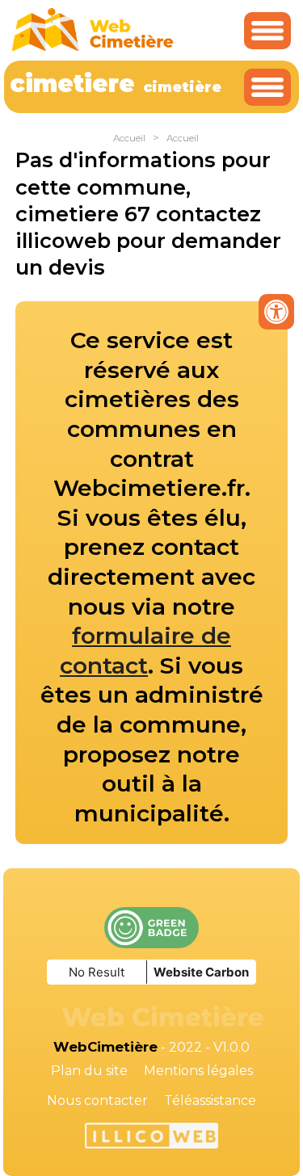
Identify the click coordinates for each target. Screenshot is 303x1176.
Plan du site (89, 1070)
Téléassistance (210, 1100)
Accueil (129, 138)
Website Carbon (201, 972)
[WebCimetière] (93, 47)
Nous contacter (97, 1100)
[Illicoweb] (151, 1138)
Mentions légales (198, 1070)
